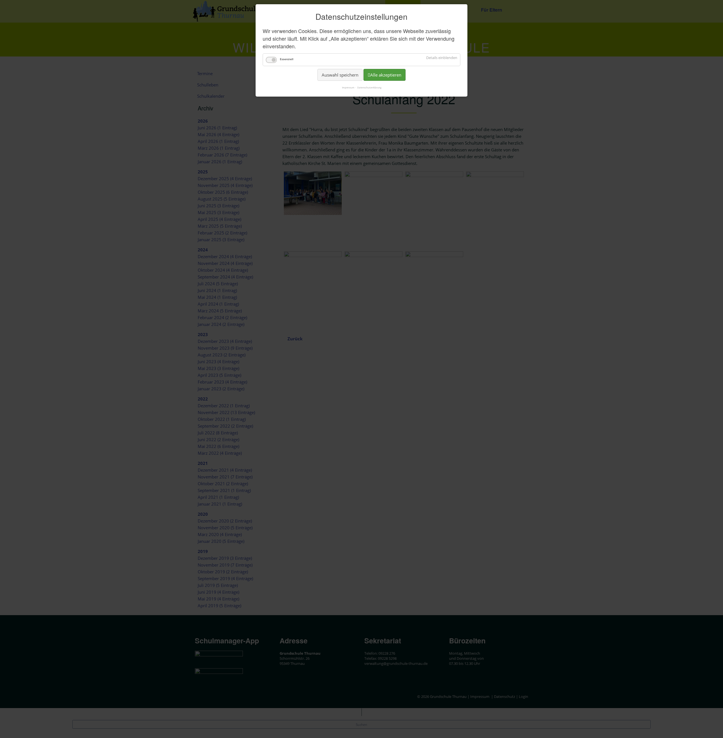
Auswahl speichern (340, 75)
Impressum (348, 87)
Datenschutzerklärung (369, 87)
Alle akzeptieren (385, 75)
